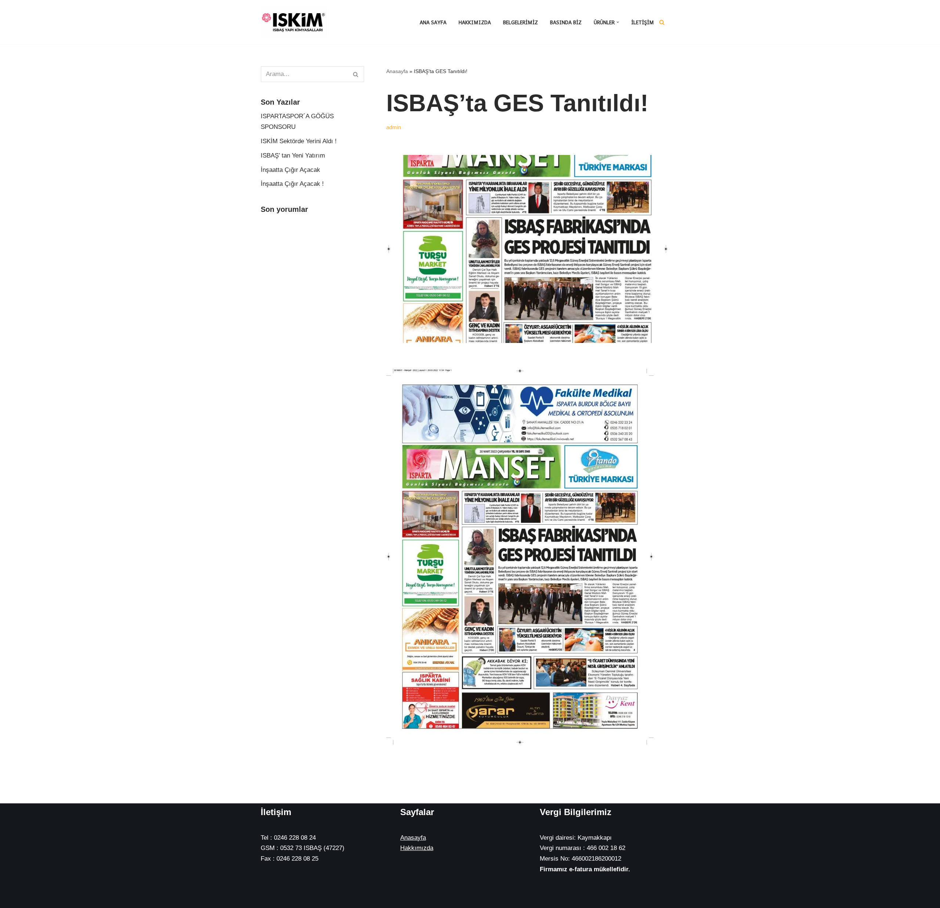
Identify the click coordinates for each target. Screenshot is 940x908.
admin (393, 127)
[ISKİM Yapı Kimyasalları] (294, 22)
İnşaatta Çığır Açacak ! (292, 183)
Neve (268, 887)
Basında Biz (566, 22)
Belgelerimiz (520, 22)
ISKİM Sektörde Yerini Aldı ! (299, 141)
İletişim (642, 22)
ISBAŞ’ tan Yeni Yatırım (293, 155)
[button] (618, 22)
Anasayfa (397, 71)
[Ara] (662, 22)
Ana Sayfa (433, 22)
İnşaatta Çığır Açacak (290, 169)
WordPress (295, 887)
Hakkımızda (475, 22)
